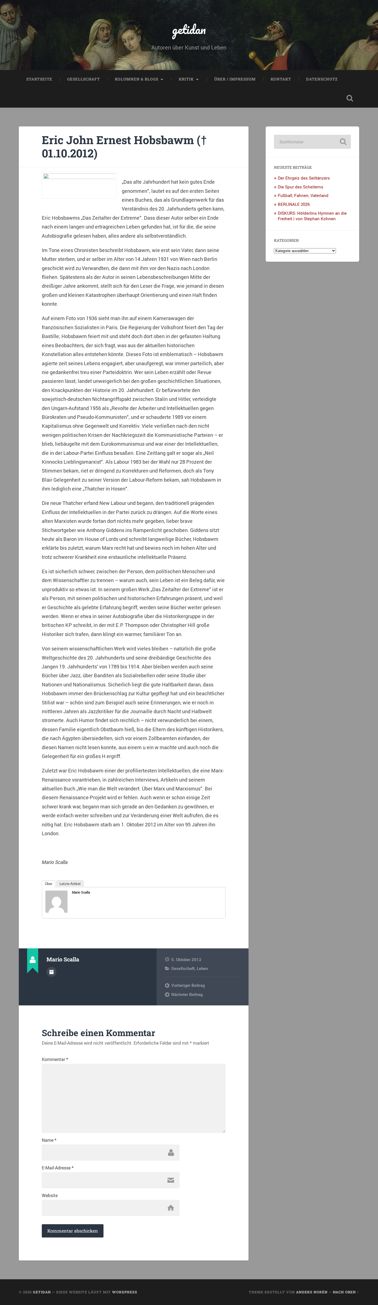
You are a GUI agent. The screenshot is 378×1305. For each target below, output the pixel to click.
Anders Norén (312, 1292)
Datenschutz (322, 79)
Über (48, 884)
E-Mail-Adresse (58, 1168)
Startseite (39, 79)
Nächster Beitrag (187, 994)
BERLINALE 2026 (294, 204)
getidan (189, 29)
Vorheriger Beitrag (188, 985)
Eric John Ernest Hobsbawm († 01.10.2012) (124, 147)
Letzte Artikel (70, 884)
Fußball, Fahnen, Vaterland (303, 195)
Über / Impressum (235, 79)
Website (50, 1195)
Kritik (186, 79)
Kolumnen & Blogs (136, 79)
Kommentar (55, 1059)
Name (49, 1140)
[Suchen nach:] (312, 142)
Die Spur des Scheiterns (300, 187)
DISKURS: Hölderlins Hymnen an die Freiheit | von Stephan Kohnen (312, 215)
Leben (202, 968)
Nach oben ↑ (346, 1292)
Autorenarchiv (51, 972)
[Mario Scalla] (56, 910)
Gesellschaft (83, 79)
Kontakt (281, 79)
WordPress (124, 1292)
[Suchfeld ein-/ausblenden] (349, 98)
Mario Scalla (81, 892)
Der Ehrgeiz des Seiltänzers (304, 178)
